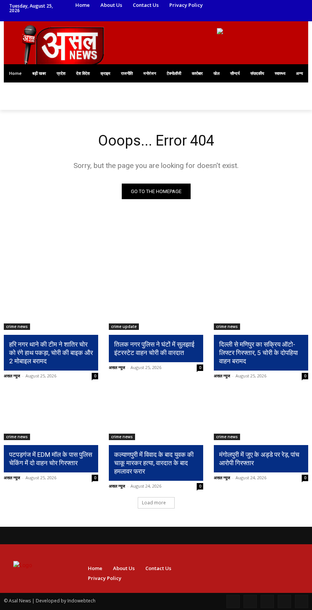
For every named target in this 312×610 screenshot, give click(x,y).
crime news (17, 326)
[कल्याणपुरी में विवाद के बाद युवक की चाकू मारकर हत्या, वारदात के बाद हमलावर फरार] (156, 416)
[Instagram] (237, 5)
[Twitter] (258, 5)
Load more (154, 502)
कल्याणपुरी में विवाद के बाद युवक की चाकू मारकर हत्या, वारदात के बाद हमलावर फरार (154, 463)
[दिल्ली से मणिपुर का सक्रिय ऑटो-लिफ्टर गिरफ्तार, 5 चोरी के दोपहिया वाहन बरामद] (261, 306)
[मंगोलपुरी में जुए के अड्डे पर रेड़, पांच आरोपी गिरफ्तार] (261, 416)
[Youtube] (237, 15)
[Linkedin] (248, 5)
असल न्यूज (12, 376)
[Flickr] (267, 601)
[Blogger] (233, 601)
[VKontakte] (301, 601)
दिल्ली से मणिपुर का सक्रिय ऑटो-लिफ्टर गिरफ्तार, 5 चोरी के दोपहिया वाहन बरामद (258, 353)
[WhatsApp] (226, 15)
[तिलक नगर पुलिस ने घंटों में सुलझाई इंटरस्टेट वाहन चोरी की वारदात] (156, 306)
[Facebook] (226, 5)
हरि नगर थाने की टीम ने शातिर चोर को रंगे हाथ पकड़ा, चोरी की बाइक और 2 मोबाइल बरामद (51, 353)
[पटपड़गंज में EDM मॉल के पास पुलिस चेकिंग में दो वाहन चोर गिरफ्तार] (51, 416)
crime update (124, 326)
